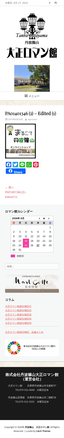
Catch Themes (43, 431)
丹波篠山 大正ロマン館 (37, 427)
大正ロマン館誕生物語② (18, 310)
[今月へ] (44, 218)
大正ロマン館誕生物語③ (18, 314)
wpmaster (32, 119)
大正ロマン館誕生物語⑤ (18, 323)
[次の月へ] (50, 218)
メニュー (34, 96)
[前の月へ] (38, 218)
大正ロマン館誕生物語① (18, 306)
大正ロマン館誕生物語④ (18, 318)
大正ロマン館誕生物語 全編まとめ (24, 332)
